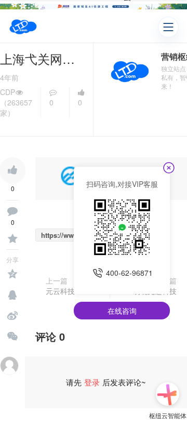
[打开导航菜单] (168, 27)
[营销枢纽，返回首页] (23, 27)
